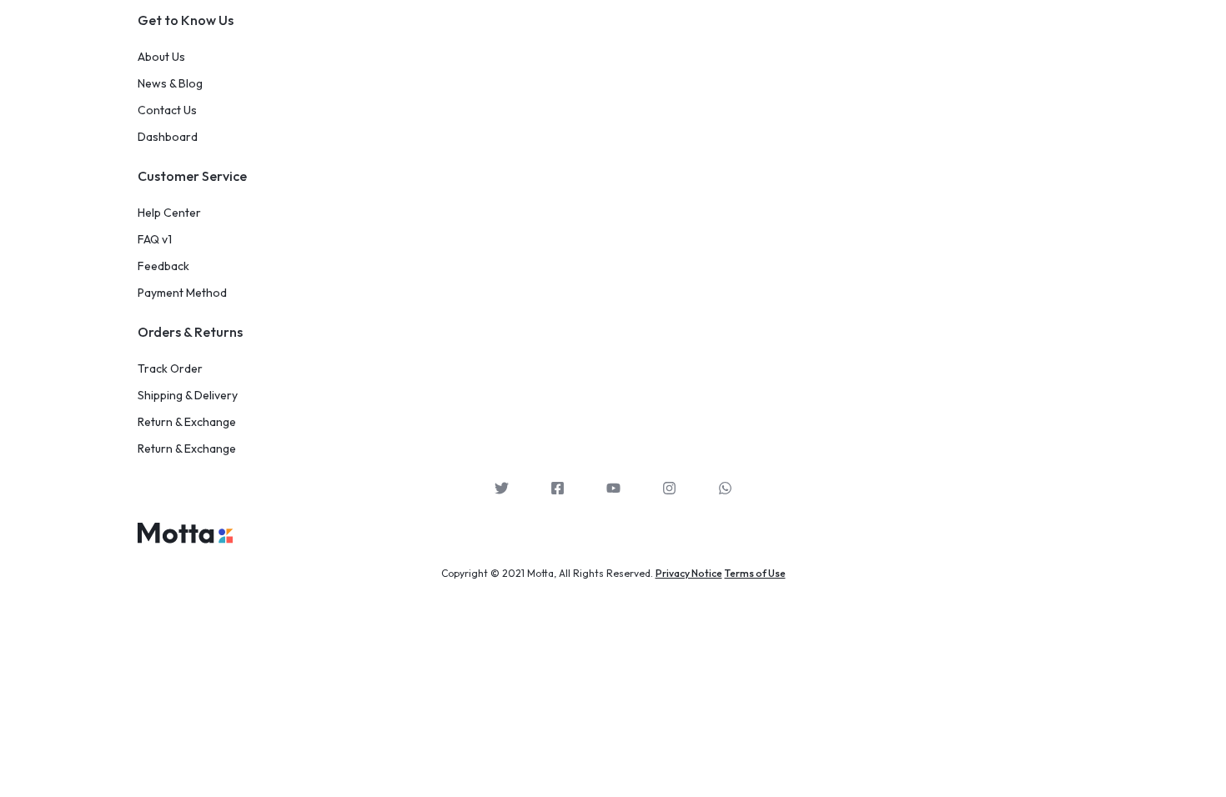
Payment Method (182, 293)
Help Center (169, 213)
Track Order (170, 369)
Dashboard (168, 137)
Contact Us (167, 110)
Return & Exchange (187, 422)
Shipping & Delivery (188, 395)
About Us (161, 57)
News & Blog (170, 84)
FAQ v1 (155, 240)
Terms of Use (755, 573)
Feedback (163, 266)
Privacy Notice (689, 573)
